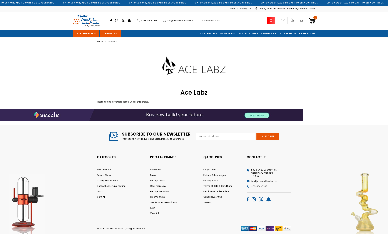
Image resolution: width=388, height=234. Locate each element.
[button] (151, 114)
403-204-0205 (149, 20)
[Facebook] (111, 20)
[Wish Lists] (284, 21)
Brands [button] (110, 33)
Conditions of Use (212, 196)
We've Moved (228, 33)
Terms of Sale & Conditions (217, 186)
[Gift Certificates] (294, 21)
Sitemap (207, 202)
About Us (290, 33)
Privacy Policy (210, 180)
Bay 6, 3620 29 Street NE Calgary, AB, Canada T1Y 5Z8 (264, 172)
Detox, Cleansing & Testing (111, 186)
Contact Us (307, 33)
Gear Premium (158, 186)
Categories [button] (85, 33)
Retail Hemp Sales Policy (216, 191)
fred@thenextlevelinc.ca (180, 20)
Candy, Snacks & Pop (108, 180)
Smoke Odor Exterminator (164, 202)
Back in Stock (104, 175)
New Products (104, 169)
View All (101, 196)
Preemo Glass (157, 196)
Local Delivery (248, 33)
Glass (100, 191)
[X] (123, 20)
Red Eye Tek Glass (159, 191)
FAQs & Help (209, 169)
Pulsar (153, 175)
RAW (152, 207)
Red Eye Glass (157, 180)
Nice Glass (155, 169)
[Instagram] (116, 20)
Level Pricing (208, 33)
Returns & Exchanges (214, 175)
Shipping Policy (271, 33)
